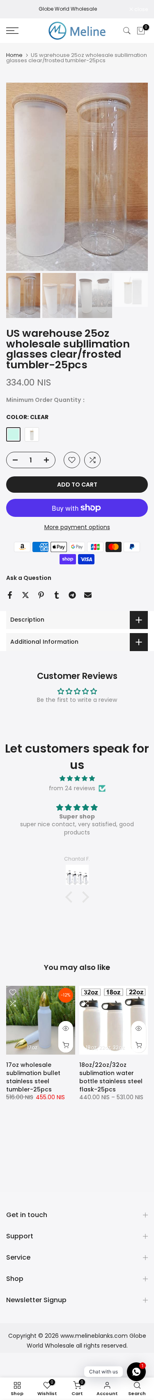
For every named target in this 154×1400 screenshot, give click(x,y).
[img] (77, 778)
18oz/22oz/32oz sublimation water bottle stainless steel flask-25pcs (111, 1077)
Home (14, 55)
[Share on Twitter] (25, 595)
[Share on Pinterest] (41, 595)
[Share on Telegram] (72, 595)
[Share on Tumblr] (56, 595)
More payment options (77, 527)
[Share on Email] (88, 595)
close (140, 9)
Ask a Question (28, 578)
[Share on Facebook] (10, 595)
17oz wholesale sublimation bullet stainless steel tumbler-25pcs (33, 1077)
